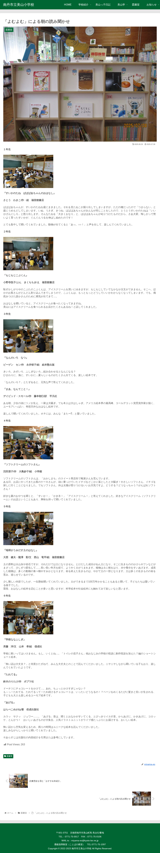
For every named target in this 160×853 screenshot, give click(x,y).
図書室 (9, 756)
